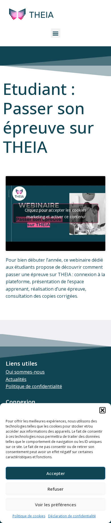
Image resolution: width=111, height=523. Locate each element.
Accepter (55, 473)
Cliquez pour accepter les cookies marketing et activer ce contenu (55, 213)
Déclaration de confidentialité (72, 516)
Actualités (16, 379)
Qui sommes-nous (25, 372)
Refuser (55, 489)
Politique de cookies (29, 516)
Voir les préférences (55, 504)
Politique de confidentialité (34, 386)
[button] (102, 410)
